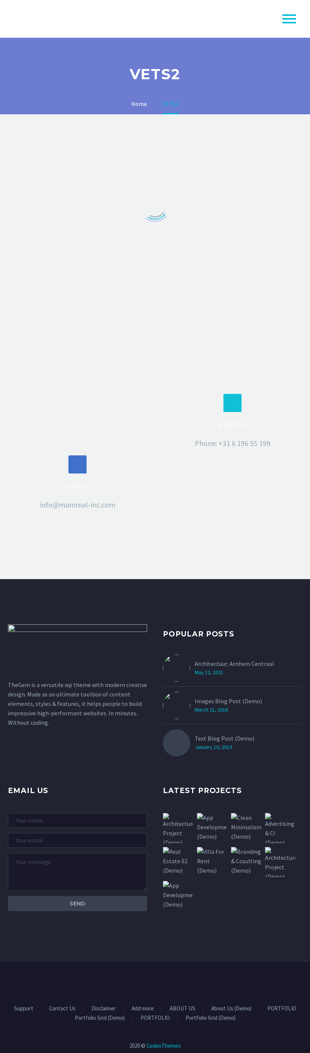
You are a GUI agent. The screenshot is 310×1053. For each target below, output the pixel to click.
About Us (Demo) (231, 1008)
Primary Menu (289, 19)
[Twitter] (150, 982)
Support (23, 1008)
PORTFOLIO (281, 1008)
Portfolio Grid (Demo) (100, 1018)
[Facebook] (130, 982)
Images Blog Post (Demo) (228, 701)
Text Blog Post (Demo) (224, 738)
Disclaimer (103, 1008)
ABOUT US (182, 1008)
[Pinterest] (170, 982)
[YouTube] (180, 982)
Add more (143, 1008)
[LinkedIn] (140, 982)
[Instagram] (160, 982)
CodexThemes (164, 1045)
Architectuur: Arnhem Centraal (234, 663)
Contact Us (62, 1008)
